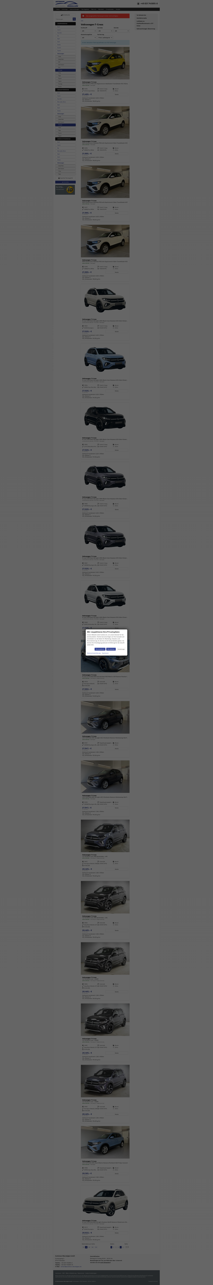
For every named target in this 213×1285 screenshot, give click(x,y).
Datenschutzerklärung (94, 653)
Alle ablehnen (111, 649)
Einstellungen (121, 649)
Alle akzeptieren (100, 649)
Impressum (105, 653)
